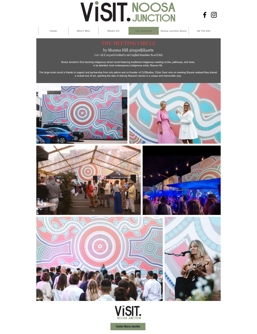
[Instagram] (214, 15)
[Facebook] (205, 15)
